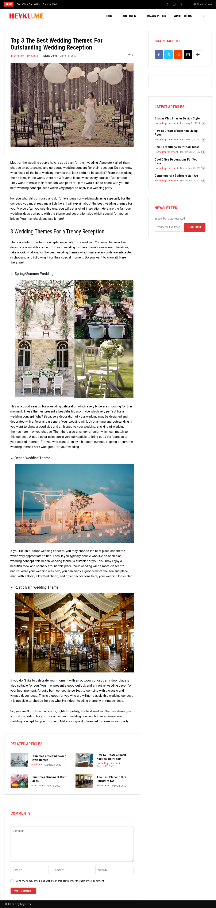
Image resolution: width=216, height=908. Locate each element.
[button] (203, 16)
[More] (197, 54)
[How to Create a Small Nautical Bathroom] (84, 760)
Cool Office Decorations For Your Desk (37, 4)
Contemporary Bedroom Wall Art (176, 176)
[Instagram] (174, 5)
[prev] (112, 4)
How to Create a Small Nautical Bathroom (111, 757)
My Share (32, 56)
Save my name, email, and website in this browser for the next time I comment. (60, 881)
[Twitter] (181, 5)
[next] (119, 4)
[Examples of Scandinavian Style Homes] (19, 760)
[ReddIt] (178, 54)
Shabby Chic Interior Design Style (177, 118)
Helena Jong (49, 56)
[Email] (188, 54)
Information (17, 56)
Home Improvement (108, 763)
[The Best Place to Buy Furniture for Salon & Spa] (84, 781)
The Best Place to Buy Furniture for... (111, 779)
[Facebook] (167, 5)
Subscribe (195, 227)
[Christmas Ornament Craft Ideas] (19, 781)
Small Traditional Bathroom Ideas (177, 147)
